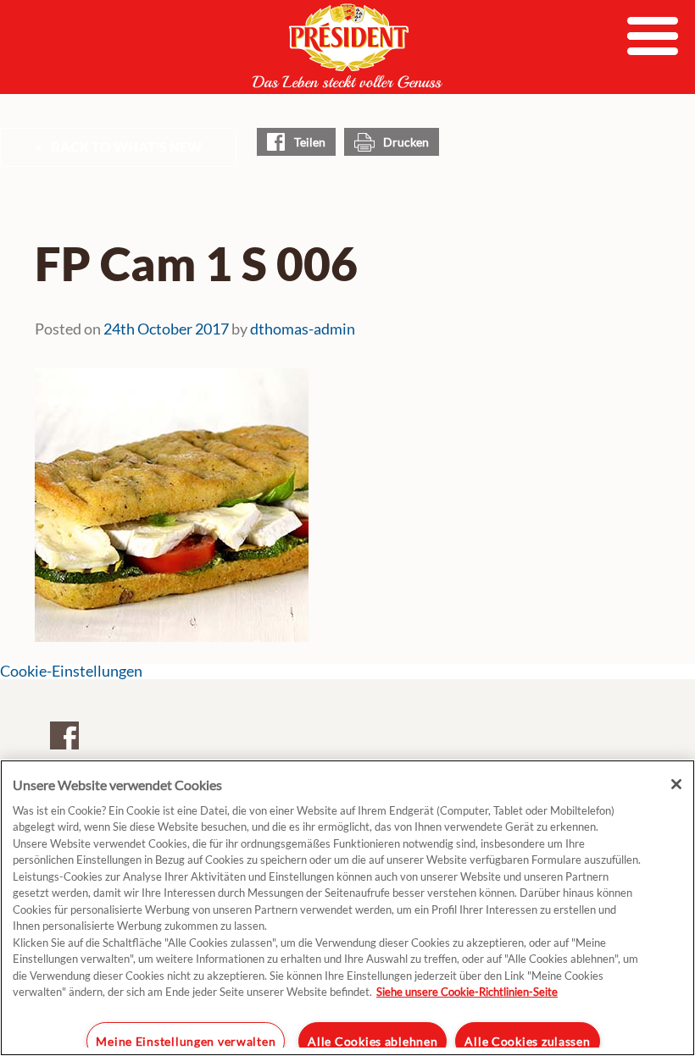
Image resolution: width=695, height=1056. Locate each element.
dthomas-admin (302, 328)
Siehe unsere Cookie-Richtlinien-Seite (467, 991)
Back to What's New (126, 147)
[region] (347, 908)
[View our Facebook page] (64, 735)
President (347, 45)
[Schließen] (676, 784)
